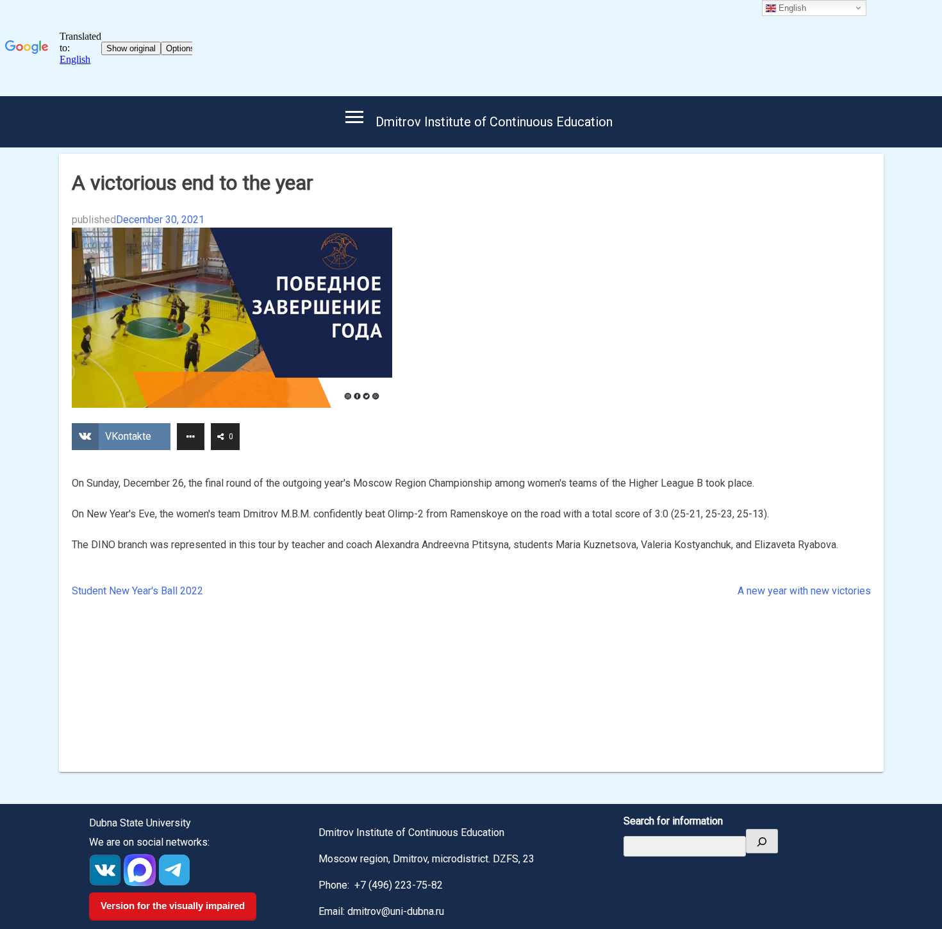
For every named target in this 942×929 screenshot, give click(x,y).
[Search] (762, 841)
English (791, 8)
